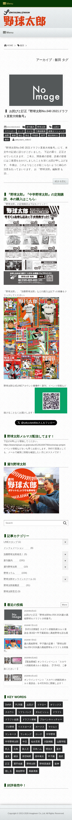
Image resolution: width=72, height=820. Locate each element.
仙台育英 (35, 741)
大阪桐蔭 (48, 741)
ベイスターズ (24, 727)
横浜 (16, 756)
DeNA (8, 704)
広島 (16, 749)
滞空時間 (26, 756)
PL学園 (19, 704)
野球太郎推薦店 (11, 585)
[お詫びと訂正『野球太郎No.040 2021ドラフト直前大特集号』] (36, 90)
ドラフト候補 (29, 719)
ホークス (39, 727)
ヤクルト (52, 727)
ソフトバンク (24, 712)
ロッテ (21, 131)
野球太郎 (41, 127)
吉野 (7, 135)
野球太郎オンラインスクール (18, 579)
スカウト (9, 712)
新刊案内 (30, 127)
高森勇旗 (33, 771)
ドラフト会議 (11, 719)
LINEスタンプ (11, 542)
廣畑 (14, 135)
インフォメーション (14, 548)
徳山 (20, 135)
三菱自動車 (40, 131)
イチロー (41, 704)
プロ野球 (9, 727)
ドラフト (57, 712)
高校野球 (20, 771)
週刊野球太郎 (10, 566)
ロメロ (30, 131)
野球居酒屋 (45, 763)
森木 (58, 749)
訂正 (63, 135)
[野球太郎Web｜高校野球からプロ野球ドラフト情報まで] (25, 15)
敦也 (27, 135)
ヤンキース (10, 734)
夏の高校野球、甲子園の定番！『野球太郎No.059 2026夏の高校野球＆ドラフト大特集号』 (36, 647)
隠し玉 (8, 771)
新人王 (25, 749)
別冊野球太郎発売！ (14, 554)
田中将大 (39, 756)
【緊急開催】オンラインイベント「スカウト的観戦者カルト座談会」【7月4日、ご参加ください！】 (35, 665)
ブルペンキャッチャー (51, 719)
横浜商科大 (53, 135)
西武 (61, 756)
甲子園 (51, 756)
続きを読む (60, 181)
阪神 (57, 763)
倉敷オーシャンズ (56, 131)
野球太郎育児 (10, 591)
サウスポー (10, 131)
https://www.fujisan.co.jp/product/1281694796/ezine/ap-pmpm (34, 445)
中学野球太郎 (11, 741)
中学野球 (50, 734)
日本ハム (37, 749)
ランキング (25, 734)
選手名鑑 (18, 763)
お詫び (56, 127)
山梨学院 (61, 741)
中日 (25, 741)
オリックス (55, 704)
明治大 (49, 749)
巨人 (7, 749)
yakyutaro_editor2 (23, 140)
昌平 (43, 135)
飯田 (7, 139)
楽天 (7, 756)
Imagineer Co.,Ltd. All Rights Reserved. (46, 813)
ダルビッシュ (42, 712)
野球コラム (9, 573)
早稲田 (35, 135)
